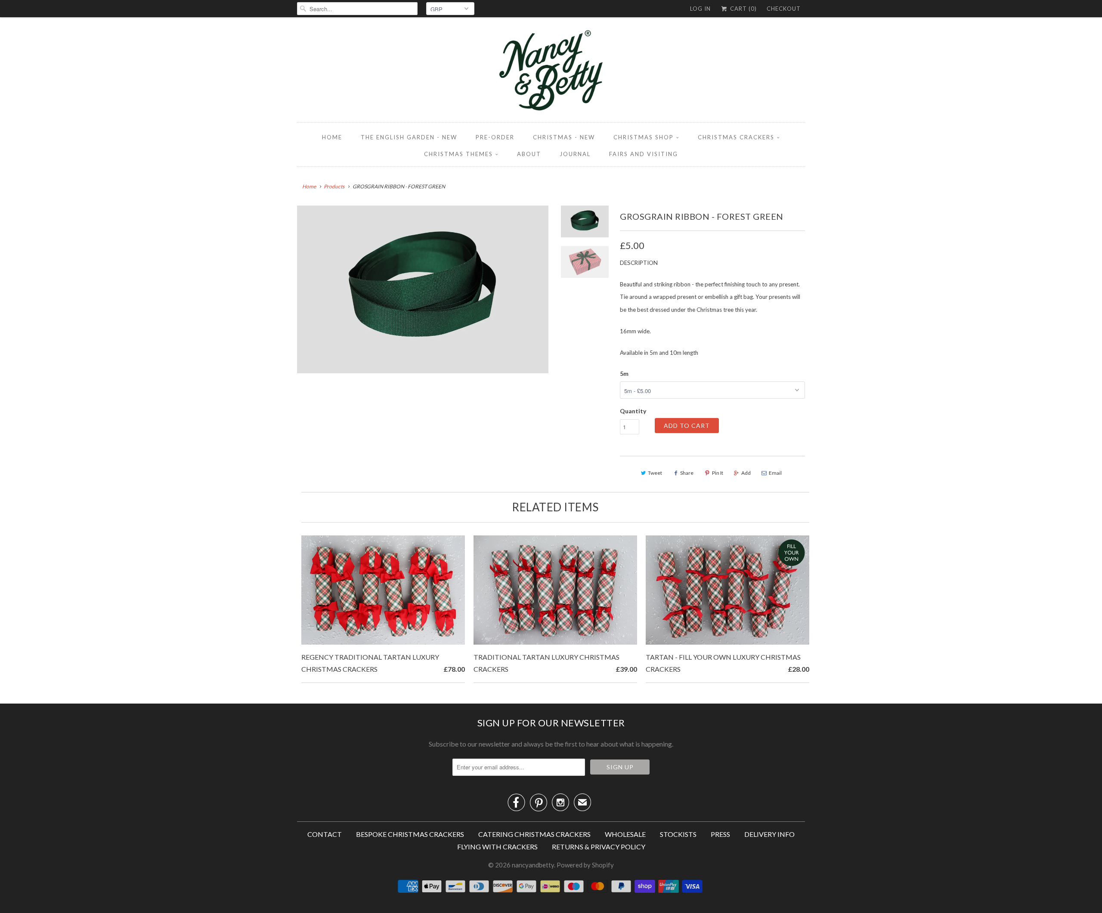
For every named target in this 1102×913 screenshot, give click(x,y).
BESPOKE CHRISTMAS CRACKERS (410, 834)
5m (624, 373)
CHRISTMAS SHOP (643, 137)
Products (334, 186)
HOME (332, 137)
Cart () (742, 8)
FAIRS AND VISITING (643, 154)
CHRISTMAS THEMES (458, 154)
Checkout (784, 8)
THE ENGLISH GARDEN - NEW (409, 137)
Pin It (717, 473)
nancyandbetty (533, 865)
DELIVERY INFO (769, 834)
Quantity (633, 411)
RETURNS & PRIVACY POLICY (598, 846)
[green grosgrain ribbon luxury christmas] (422, 289)
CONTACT (324, 834)
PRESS (720, 834)
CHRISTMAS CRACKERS (736, 137)
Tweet (655, 473)
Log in (700, 8)
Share (686, 473)
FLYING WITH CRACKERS (497, 846)
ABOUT (529, 154)
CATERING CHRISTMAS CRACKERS (534, 834)
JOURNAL (575, 154)
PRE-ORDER (495, 137)
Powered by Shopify (585, 865)
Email (775, 473)
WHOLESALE (625, 834)
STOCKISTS (678, 834)
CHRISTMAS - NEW (564, 137)
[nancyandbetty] (551, 72)
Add (746, 473)
